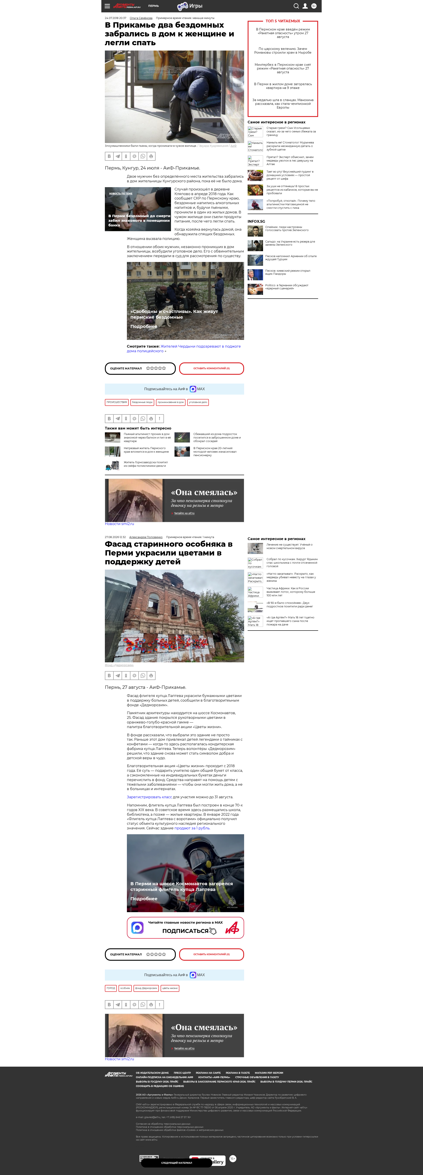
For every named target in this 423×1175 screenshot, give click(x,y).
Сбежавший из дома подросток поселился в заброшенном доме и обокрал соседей (217, 437)
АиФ (233, 145)
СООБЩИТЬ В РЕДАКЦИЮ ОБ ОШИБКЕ (160, 1086)
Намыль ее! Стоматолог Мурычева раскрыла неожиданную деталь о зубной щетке (290, 146)
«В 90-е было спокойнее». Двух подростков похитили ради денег (290, 604)
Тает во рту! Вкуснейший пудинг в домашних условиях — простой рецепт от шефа (290, 175)
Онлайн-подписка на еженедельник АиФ (164, 1077)
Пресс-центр (182, 1072)
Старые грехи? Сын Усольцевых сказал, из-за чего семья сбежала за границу (291, 131)
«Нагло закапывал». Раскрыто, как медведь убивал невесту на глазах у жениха (291, 577)
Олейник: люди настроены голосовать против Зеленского (287, 229)
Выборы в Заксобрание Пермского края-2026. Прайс (219, 1081)
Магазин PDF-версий (269, 1072)
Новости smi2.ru (119, 524)
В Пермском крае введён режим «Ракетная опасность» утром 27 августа (283, 33)
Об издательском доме (152, 1072)
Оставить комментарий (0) (211, 368)
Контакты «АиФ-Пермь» (214, 1077)
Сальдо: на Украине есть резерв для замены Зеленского (290, 243)
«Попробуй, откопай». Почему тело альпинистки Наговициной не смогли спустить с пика (291, 204)
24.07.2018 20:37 (115, 18)
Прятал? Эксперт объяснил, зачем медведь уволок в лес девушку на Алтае (290, 160)
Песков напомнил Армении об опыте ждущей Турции (291, 258)
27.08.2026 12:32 (115, 537)
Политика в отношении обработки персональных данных (169, 1127)
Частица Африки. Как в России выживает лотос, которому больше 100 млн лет (291, 592)
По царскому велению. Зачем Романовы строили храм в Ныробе (283, 51)
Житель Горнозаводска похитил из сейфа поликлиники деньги (146, 464)
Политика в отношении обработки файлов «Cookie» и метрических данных (179, 1130)
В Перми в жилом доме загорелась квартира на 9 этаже (283, 86)
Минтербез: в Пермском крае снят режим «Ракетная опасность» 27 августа (283, 68)
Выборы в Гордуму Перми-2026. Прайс (286, 1081)
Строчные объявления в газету (257, 1077)
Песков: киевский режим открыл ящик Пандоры (287, 272)
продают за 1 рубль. (192, 828)
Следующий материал (176, 1163)
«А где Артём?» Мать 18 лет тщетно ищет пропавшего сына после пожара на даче (290, 621)
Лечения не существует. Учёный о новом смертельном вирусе (290, 546)
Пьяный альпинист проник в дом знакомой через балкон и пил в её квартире (147, 437)
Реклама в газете (238, 1072)
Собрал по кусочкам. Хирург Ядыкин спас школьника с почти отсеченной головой (292, 562)
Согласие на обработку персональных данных (163, 1123)
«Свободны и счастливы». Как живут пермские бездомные (174, 314)
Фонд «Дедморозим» (119, 665)
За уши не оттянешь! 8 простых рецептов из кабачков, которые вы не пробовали (292, 190)
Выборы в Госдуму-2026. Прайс (157, 1081)
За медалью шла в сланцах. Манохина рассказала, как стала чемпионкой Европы (283, 103)
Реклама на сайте (208, 1072)
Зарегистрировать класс (149, 797)
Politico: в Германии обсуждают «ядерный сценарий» (286, 287)
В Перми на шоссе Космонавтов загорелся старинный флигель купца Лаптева (181, 886)
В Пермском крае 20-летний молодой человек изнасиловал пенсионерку (215, 451)
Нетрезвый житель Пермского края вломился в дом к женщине (146, 449)
